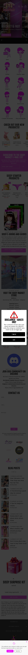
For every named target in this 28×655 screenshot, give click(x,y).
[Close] (26, 642)
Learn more (19, 648)
